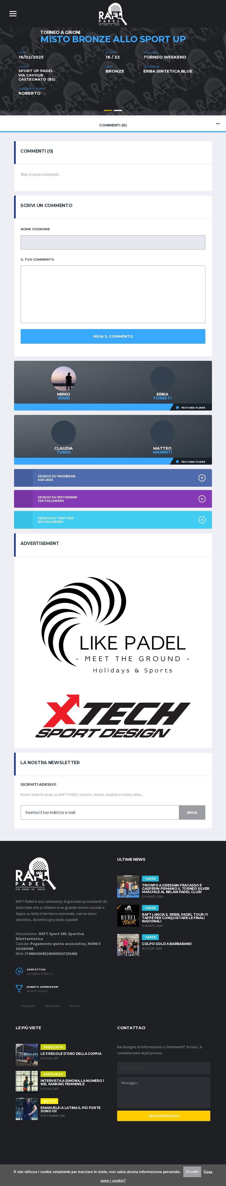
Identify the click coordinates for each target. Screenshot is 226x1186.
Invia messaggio (164, 1116)
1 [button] (108, 110)
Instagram (52, 1006)
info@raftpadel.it (40, 974)
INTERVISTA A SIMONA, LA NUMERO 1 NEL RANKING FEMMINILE (72, 1082)
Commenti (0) (113, 125)
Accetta (192, 1171)
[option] (113, 73)
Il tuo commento (37, 259)
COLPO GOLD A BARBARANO (167, 944)
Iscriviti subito (37, 991)
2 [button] (118, 110)
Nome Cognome (35, 229)
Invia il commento (113, 336)
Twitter (74, 1006)
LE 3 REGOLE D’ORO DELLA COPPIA (71, 1054)
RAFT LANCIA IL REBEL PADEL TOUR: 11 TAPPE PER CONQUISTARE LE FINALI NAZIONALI (175, 917)
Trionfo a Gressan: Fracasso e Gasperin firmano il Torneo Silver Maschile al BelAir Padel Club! (175, 888)
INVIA (192, 812)
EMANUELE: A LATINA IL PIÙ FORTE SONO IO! (71, 1109)
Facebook (27, 1006)
